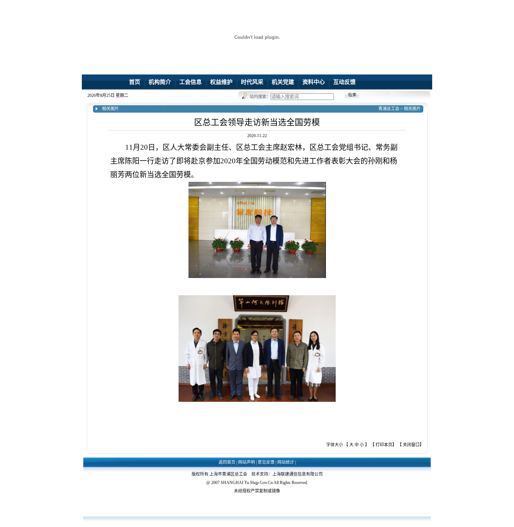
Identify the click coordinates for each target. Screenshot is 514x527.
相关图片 (412, 108)
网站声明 (246, 462)
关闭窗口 (411, 444)
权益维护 (221, 82)
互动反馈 (344, 82)
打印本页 (384, 444)
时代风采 (252, 82)
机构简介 (160, 82)
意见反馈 (266, 462)
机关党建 (283, 82)
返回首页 (227, 462)
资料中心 (313, 82)
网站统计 (285, 462)
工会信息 (190, 82)
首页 (134, 82)
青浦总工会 (388, 108)
